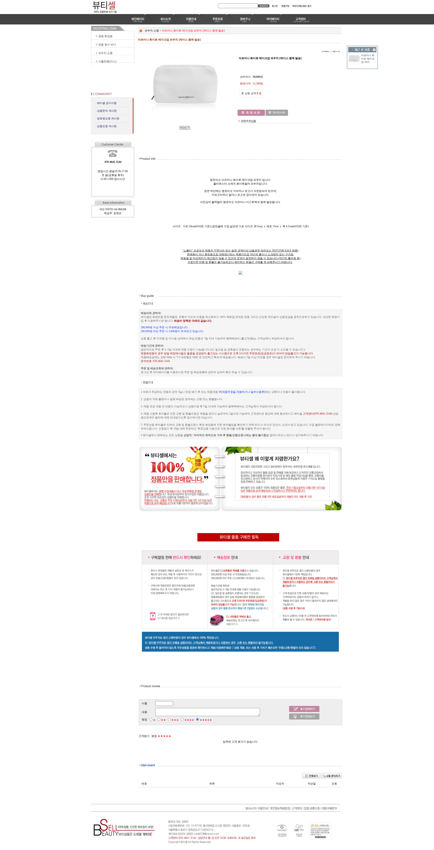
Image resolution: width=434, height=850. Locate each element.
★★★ (175, 720)
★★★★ (189, 720)
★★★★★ (206, 720)
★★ (163, 720)
